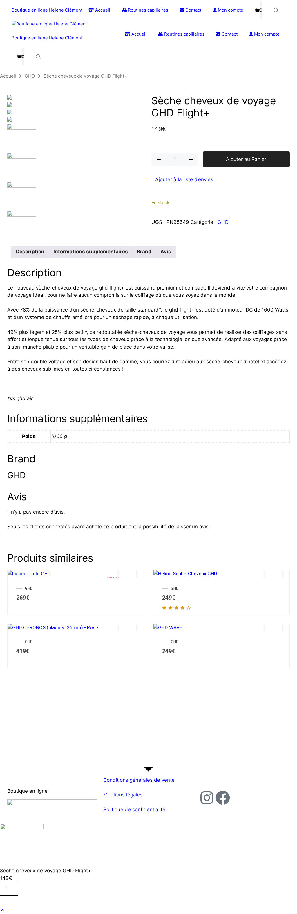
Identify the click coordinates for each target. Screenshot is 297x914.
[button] (2, 910)
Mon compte (230, 10)
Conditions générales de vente (139, 780)
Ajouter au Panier (246, 159)
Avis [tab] (165, 251)
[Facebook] (222, 797)
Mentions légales (123, 795)
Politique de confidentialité (134, 809)
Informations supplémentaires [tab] (90, 251)
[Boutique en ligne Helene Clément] (49, 24)
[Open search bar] (277, 10)
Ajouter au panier (25, 901)
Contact (192, 10)
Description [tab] (30, 251)
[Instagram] (207, 797)
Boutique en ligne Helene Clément (47, 10)
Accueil (102, 10)
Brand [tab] (144, 251)
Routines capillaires (147, 10)
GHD (30, 76)
